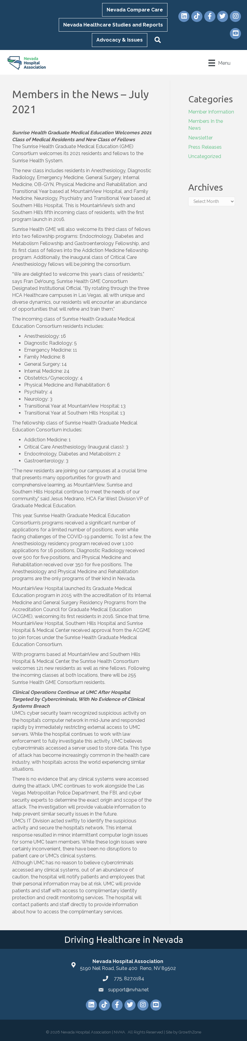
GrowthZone (190, 1032)
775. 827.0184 (128, 978)
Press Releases (205, 147)
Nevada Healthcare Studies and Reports (113, 25)
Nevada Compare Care (135, 10)
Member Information (211, 112)
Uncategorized (204, 156)
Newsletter (200, 138)
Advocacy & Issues (119, 40)
